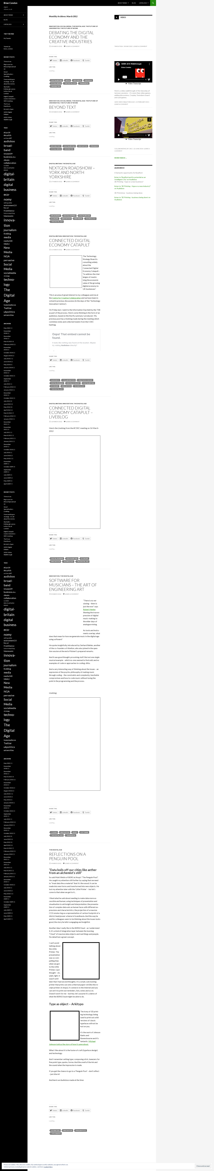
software (84, 832)
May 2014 (7, 364)
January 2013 (8, 390)
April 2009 (7, 484)
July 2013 (7, 384)
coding (54, 832)
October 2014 (8, 353)
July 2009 (7, 475)
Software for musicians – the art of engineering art (73, 585)
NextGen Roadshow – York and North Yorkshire (72, 172)
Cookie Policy (48, 1167)
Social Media (65, 26)
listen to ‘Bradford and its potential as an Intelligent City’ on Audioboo (130, 178)
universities (55, 86)
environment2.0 (10, 205)
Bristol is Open (8, 109)
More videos (120, 158)
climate (6, 160)
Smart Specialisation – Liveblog (9, 74)
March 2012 (8, 413)
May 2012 (7, 407)
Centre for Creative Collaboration (66, 298)
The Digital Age (78, 26)
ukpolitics (9, 311)
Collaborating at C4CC (123, 149)
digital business (70, 215)
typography (56, 1133)
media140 (8, 241)
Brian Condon (10, 3)
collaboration (69, 380)
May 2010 (7, 458)
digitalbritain (56, 80)
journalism (10, 230)
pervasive (88, 80)
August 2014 (8, 356)
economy (54, 218)
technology (91, 218)
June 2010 (7, 455)
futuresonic (8, 216)
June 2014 (7, 362)
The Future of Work (69, 28)
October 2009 (8, 467)
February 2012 (8, 416)
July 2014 (7, 359)
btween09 (8, 153)
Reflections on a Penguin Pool (67, 856)
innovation (54, 26)
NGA (7, 256)
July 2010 (7, 452)
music (75, 832)
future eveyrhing (9, 213)
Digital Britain (55, 163)
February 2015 (8, 344)
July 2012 (7, 401)
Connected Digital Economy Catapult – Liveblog (71, 412)
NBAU (7, 244)
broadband (55, 215)
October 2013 (8, 376)
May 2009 (7, 481)
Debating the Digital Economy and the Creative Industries (71, 37)
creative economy (85, 380)
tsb (15, 305)
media (68, 80)
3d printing (55, 1130)
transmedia (84, 83)
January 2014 (8, 367)
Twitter (8, 308)
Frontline (8, 210)
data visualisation (9, 168)
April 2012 (7, 410)
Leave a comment (73, 46)
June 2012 (7, 404)
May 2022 (7, 328)
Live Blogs (143, 3)
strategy (7, 276)
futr (13, 211)
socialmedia (10, 272)
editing (6, 203)
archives (6, 138)
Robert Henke (89, 609)
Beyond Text (62, 107)
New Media (77, 80)
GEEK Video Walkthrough (124, 102)
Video (123, 17)
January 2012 (8, 419)
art (10, 138)
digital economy (73, 383)
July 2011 (7, 432)
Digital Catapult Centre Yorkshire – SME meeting (10, 99)
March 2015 (8, 341)
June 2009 (7, 478)
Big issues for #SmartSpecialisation (10, 66)
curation (6, 165)
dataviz (6, 170)
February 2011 (8, 438)
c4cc (14, 157)
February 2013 (8, 387)
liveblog (7, 233)
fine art (6, 208)
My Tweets (7, 38)
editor (10, 203)
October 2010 (8, 449)
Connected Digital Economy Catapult (69, 242)
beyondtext (56, 146)
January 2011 (8, 441)
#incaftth (7, 135)
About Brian (122, 3)
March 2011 (8, 435)
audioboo (55, 380)
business (8, 156)
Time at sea (118, 46)
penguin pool (81, 1130)
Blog (134, 3)
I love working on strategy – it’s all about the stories (9, 81)
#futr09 (7, 132)
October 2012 (8, 398)
